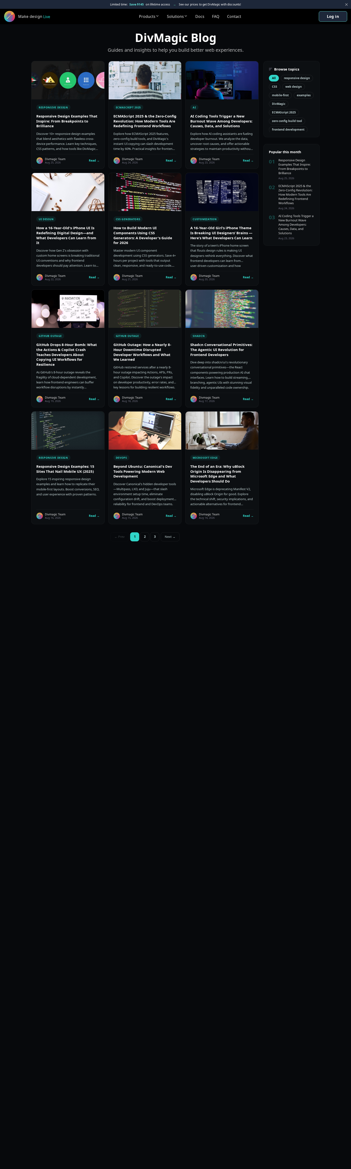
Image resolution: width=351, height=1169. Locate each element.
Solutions (175, 16)
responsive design (297, 78)
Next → (170, 536)
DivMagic (278, 104)
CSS (274, 87)
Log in (333, 16)
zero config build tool (287, 121)
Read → (94, 160)
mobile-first (280, 95)
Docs (199, 16)
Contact (234, 16)
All (274, 78)
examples (304, 95)
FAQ (215, 16)
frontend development (288, 129)
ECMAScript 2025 (284, 112)
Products (147, 16)
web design (293, 87)
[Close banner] (346, 4)
